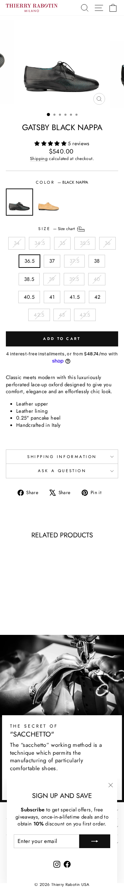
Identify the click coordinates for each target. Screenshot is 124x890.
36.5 (29, 261)
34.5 (39, 243)
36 (108, 243)
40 (97, 279)
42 (97, 297)
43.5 (85, 315)
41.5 (75, 297)
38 (97, 261)
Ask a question (62, 470)
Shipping (39, 159)
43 (62, 315)
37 (52, 261)
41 (52, 297)
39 (52, 279)
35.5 (85, 243)
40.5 (29, 297)
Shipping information (62, 456)
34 (17, 243)
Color (62, 182)
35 (62, 243)
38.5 (29, 279)
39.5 (74, 279)
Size (57, 228)
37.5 (74, 261)
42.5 (39, 315)
